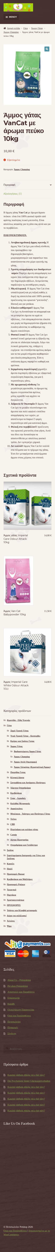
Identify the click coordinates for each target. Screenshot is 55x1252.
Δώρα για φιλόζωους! (17, 916)
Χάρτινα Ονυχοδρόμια (20, 788)
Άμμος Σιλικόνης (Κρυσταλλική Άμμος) (32, 767)
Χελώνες (11, 921)
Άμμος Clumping (11, 32)
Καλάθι (11, 1004)
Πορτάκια (11, 895)
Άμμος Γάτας (37, 28)
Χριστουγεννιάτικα (15, 900)
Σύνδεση (11, 1033)
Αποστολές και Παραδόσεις (21, 992)
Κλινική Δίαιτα (17, 777)
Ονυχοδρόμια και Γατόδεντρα (24, 845)
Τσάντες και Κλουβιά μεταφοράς (22, 910)
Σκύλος (10, 850)
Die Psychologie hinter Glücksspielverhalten (28, 1081)
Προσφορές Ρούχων (16, 884)
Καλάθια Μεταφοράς (20, 803)
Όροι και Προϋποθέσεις (19, 1015)
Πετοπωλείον (14, 1021)
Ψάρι (9, 926)
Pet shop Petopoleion (17, 986)
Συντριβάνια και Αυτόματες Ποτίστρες (28, 783)
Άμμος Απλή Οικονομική (25, 762)
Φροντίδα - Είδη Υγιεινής (18, 720)
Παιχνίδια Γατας (18, 772)
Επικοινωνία (13, 998)
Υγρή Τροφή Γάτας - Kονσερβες (25, 736)
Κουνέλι (10, 864)
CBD (12, 824)
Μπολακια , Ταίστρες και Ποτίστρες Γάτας (30, 814)
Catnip (13, 835)
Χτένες (13, 819)
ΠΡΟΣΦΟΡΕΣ (14, 905)
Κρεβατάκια (16, 793)
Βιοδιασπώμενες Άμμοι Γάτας (27, 751)
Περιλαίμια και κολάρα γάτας (24, 829)
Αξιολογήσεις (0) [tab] (13, 193)
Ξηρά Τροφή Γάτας (19, 731)
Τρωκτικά (11, 890)
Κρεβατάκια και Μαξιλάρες (20, 879)
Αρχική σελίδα (13, 28)
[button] (46, 49)
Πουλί (9, 869)
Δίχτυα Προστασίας (19, 840)
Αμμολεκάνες (16, 808)
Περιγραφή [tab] (9, 184)
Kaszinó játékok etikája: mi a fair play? (26, 1075)
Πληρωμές (12, 1027)
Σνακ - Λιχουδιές (18, 798)
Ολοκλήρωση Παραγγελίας (20, 1009)
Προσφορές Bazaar (16, 874)
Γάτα (25, 28)
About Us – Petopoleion (19, 980)
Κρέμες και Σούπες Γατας (22, 741)
